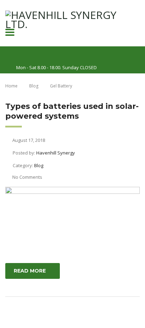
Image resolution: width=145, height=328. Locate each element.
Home (11, 86)
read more (30, 271)
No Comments (27, 177)
